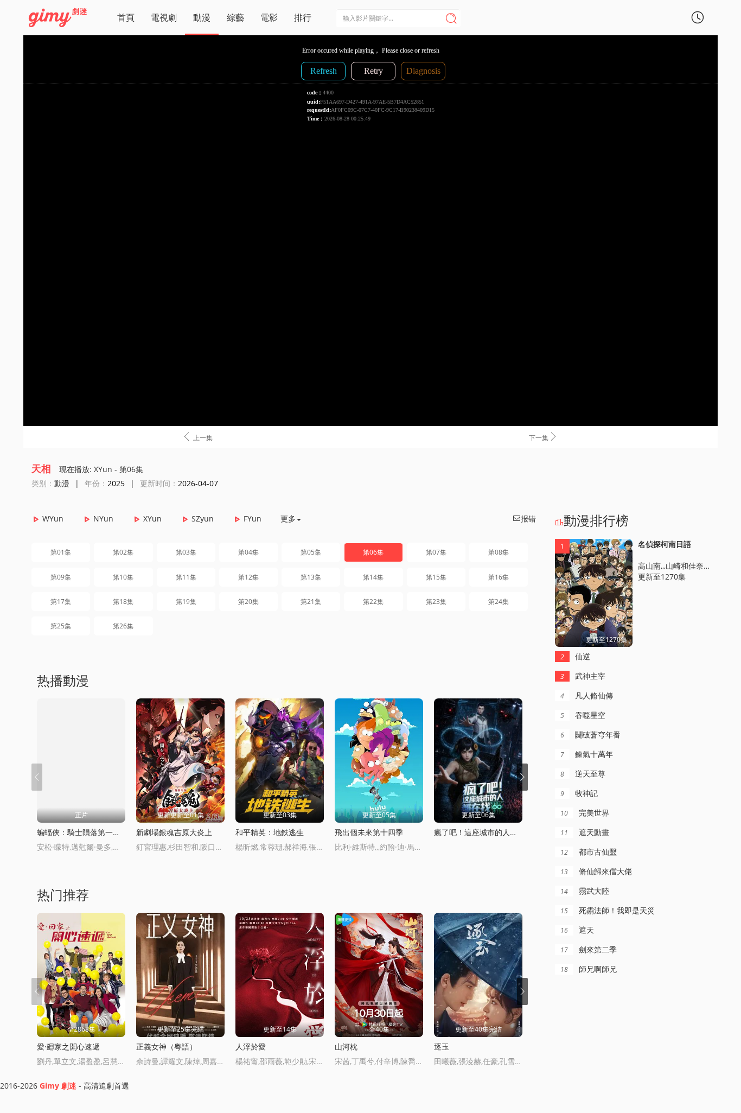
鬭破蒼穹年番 (590, 734)
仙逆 (575, 656)
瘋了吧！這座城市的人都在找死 (487, 832)
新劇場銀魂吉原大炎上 (174, 832)
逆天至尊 (582, 773)
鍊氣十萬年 (586, 754)
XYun (152, 518)
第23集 (436, 601)
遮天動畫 (584, 832)
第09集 (60, 577)
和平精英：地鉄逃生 (269, 832)
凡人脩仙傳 (586, 695)
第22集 (373, 601)
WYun (52, 518)
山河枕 (346, 1046)
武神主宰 (582, 676)
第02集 (123, 552)
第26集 (123, 626)
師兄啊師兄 (588, 969)
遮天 (577, 930)
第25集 (60, 626)
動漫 (201, 17)
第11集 (186, 577)
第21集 (311, 601)
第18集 (123, 601)
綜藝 (235, 17)
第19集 (186, 601)
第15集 (436, 577)
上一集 (197, 436)
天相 (41, 468)
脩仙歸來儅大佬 (596, 871)
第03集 (186, 552)
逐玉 (441, 1046)
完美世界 (584, 812)
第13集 (311, 577)
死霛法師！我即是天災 (607, 910)
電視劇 (164, 17)
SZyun (202, 518)
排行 (302, 17)
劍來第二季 (588, 949)
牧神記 (579, 793)
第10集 (123, 577)
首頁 (126, 17)
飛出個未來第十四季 (369, 832)
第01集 (60, 552)
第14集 (373, 577)
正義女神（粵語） (166, 1046)
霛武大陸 (584, 891)
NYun (103, 518)
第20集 (248, 601)
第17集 (60, 601)
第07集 (436, 552)
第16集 (498, 577)
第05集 (311, 552)
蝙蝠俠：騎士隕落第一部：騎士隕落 (97, 832)
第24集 (498, 601)
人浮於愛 (250, 1046)
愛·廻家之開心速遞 (68, 1046)
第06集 (373, 552)
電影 (269, 17)
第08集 (498, 552)
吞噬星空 (582, 715)
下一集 (543, 436)
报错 (524, 518)
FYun (252, 518)
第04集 (248, 552)
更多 (288, 518)
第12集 (248, 577)
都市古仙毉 (588, 852)
